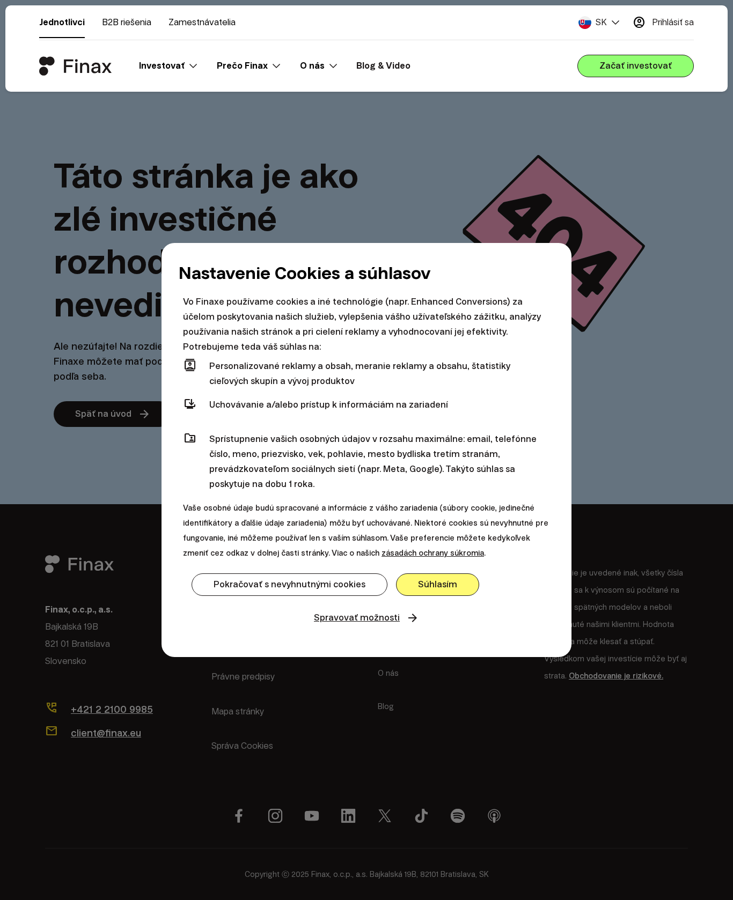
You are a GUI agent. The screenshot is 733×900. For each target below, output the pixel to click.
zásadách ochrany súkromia (433, 553)
